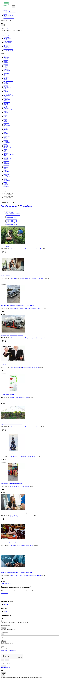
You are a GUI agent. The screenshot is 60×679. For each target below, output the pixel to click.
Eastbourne (6, 161)
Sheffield (6, 60)
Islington (6, 78)
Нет (40, 677)
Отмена (7, 660)
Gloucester (6, 133)
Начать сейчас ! (4, 593)
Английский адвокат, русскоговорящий (9, 364)
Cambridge (6, 128)
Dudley (5, 106)
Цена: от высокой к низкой (13, 215)
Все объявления (8, 200)
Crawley (5, 113)
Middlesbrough (7, 142)
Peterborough (7, 127)
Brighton (6, 146)
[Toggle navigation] (13, 6)
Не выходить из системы (8, 648)
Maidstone (6, 175)
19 (10, 583)
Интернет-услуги (14, 575)
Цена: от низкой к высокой (13, 213)
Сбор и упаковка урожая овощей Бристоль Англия (11, 424)
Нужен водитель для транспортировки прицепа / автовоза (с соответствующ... (17, 305)
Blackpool (6, 98)
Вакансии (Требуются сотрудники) (28, 248)
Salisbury (40, 308)
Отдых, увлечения (14, 486)
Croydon (6, 117)
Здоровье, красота (20, 397)
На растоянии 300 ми (11, 221)
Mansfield (6, 120)
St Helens (6, 183)
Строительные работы (25, 456)
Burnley (5, 134)
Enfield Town (7, 180)
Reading (5, 79)
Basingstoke (6, 174)
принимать (36, 677)
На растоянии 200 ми (11, 220)
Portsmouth (6, 108)
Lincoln (5, 166)
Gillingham (6, 186)
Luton (5, 92)
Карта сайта (6, 605)
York (5, 130)
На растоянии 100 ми (11, 219)
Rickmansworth (41, 278)
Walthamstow (7, 171)
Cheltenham (6, 165)
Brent (5, 74)
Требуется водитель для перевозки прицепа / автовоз (12, 335)
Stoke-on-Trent (7, 70)
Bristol (5, 61)
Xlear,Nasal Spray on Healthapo (7, 394)
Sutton (5, 111)
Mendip (5, 170)
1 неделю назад (9, 193)
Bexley (5, 100)
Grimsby (6, 149)
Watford (5, 155)
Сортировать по (10, 212)
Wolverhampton (7, 94)
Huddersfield (7, 136)
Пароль (2, 645)
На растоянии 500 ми (11, 224)
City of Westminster (8, 95)
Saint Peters (6, 157)
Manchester (6, 69)
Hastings (6, 150)
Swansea (6, 85)
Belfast (5, 88)
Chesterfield (6, 167)
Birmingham (6, 57)
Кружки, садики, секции (22, 516)
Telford (5, 137)
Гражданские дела (27, 367)
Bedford (5, 178)
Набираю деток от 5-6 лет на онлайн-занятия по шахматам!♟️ (14, 513)
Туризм (23, 486)
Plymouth (6, 91)
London (5, 56)
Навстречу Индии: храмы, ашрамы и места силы (11, 483)
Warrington (6, 123)
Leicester (6, 64)
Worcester (6, 184)
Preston (5, 82)
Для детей (12, 516)
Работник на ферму (5, 246)
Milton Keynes (7, 99)
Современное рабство (9, 598)
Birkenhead (6, 75)
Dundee (5, 138)
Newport (6, 83)
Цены (5, 16)
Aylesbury (40, 248)
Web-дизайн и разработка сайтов (28, 575)
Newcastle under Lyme (9, 154)
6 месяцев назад (9, 196)
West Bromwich (7, 148)
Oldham (5, 179)
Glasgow (6, 62)
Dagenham (6, 172)
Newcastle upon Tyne (9, 109)
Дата (7, 216)
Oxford (5, 121)
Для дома (12, 397)
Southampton (7, 96)
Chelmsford (6, 168)
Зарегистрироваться (11, 12)
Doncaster (6, 129)
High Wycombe (7, 151)
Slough (5, 124)
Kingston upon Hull (8, 81)
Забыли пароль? (5, 650)
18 (8, 583)
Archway (6, 103)
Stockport (6, 145)
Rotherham (6, 163)
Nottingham (6, 77)
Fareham (34, 456)
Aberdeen (6, 107)
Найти (2, 634)
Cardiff (5, 67)
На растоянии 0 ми (11, 217)
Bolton (5, 144)
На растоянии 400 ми (11, 222)
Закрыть (3, 676)
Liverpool (6, 58)
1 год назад (8, 197)
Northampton (7, 102)
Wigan (5, 116)
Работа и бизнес (14, 248)
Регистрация (7, 612)
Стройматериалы (14, 456)
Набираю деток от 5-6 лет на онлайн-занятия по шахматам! (13, 542)
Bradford (6, 86)
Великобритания (8, 29)
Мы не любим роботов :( (7, 653)
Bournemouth (7, 125)
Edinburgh (6, 65)
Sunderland (6, 73)
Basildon (6, 141)
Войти (8, 11)
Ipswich (5, 115)
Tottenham (6, 153)
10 (6, 583)
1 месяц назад (8, 194)
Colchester (6, 159)
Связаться (6, 604)
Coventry (6, 71)
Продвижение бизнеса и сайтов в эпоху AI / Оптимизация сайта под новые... (17, 572)
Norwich (6, 104)
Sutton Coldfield (7, 176)
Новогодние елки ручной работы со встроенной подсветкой (13, 453)
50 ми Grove (26, 206)
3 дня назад (8, 191)
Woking (5, 182)
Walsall (5, 119)
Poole (5, 132)
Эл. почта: (3, 642)
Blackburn (6, 140)
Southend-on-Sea (7, 87)
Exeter (5, 162)
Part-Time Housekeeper (5, 275)
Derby (5, 90)
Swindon (6, 112)
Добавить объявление (9, 18)
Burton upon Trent (8, 158)
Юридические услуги (15, 367)
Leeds (5, 66)
